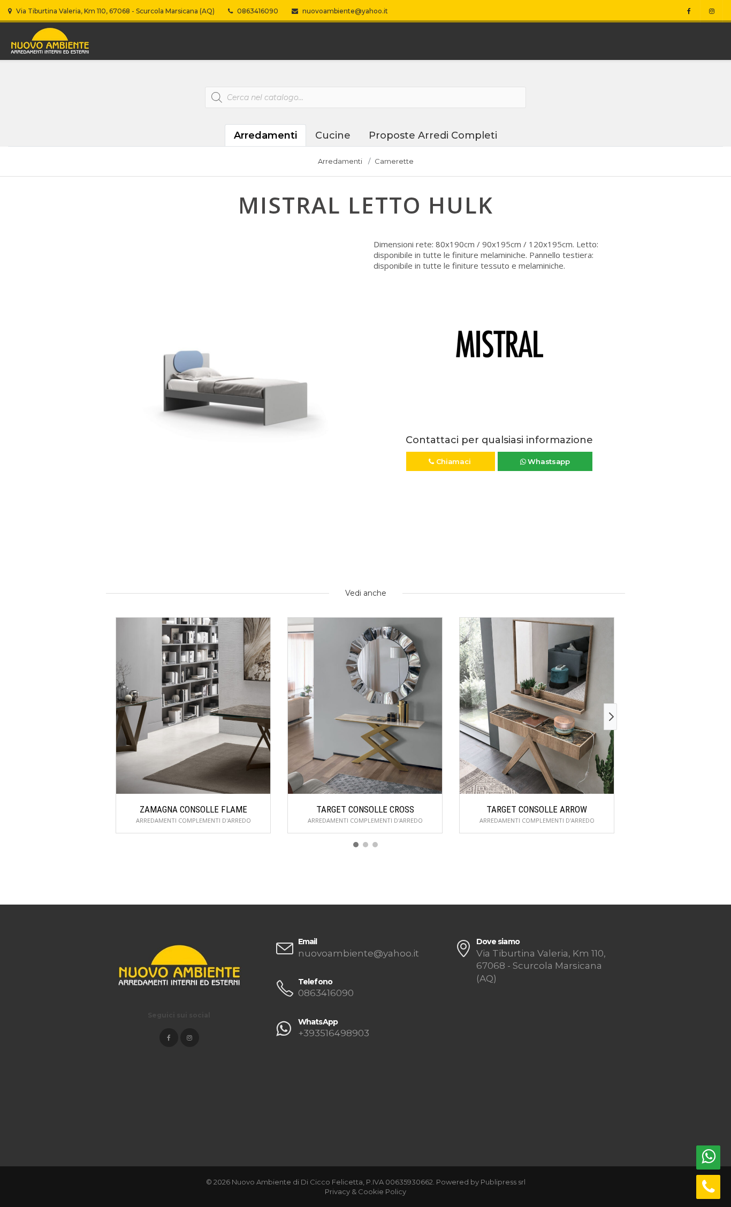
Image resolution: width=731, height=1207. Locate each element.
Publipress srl (503, 1182)
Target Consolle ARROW (536, 809)
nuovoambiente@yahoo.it (344, 11)
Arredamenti (265, 135)
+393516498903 (333, 1033)
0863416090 (256, 11)
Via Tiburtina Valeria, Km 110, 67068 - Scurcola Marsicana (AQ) (114, 11)
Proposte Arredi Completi (433, 135)
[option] (231, 364)
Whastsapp (548, 461)
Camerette (394, 161)
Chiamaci (453, 461)
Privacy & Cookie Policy (365, 1191)
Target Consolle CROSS (365, 809)
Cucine (333, 135)
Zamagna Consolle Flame (193, 809)
